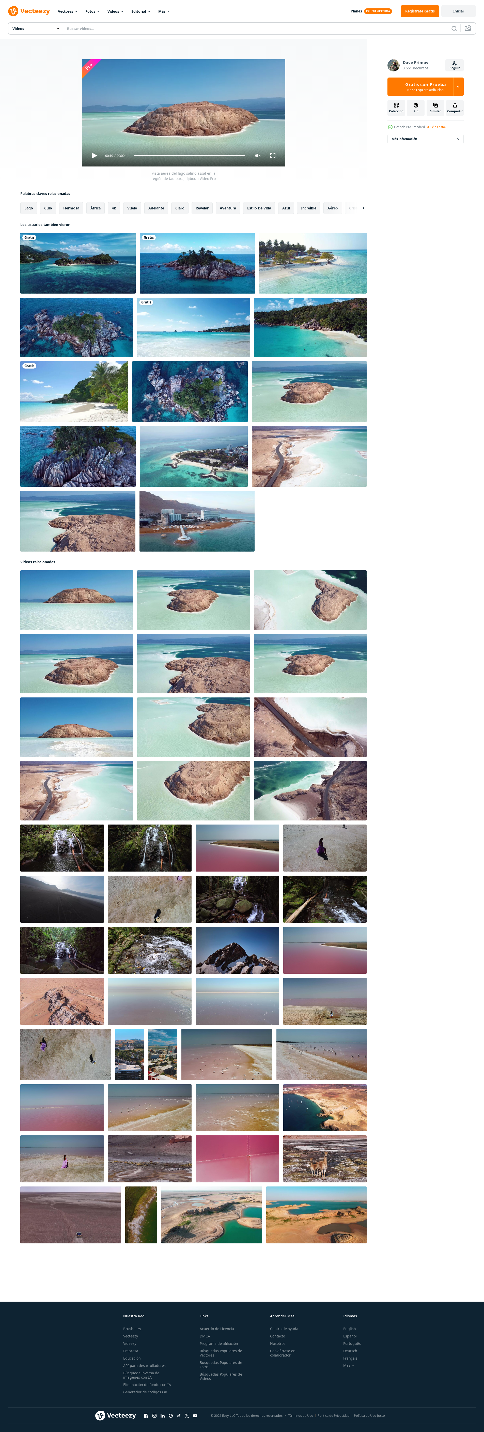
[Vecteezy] (29, 11)
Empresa (130, 1350)
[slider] (189, 155)
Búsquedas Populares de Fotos (221, 1364)
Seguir (455, 68)
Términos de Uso (300, 1415)
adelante (156, 207)
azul (286, 207)
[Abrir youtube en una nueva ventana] (195, 1415)
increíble (308, 207)
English (349, 1328)
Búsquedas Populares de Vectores (221, 1353)
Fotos (90, 11)
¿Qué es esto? (436, 127)
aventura (228, 207)
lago (28, 207)
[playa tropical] (74, 391)
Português (352, 1343)
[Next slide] (359, 208)
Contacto (277, 1336)
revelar (202, 207)
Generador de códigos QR (145, 1392)
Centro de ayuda (284, 1328)
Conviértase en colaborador (282, 1353)
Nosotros (277, 1343)
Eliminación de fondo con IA (147, 1384)
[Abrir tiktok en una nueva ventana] (179, 1415)
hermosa (71, 207)
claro (179, 207)
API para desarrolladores (144, 1365)
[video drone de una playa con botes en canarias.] (325, 1107)
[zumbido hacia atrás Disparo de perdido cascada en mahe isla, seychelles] (62, 847)
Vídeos (113, 11)
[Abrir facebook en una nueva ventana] (146, 1415)
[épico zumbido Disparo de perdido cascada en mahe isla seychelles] (325, 898)
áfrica (95, 207)
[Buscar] (454, 28)
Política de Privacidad (334, 1415)
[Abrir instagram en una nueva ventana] (154, 1415)
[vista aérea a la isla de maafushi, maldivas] (313, 263)
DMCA (205, 1336)
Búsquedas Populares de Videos (221, 1376)
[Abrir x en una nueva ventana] (187, 1415)
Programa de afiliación (219, 1343)
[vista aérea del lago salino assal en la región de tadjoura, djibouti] (309, 391)
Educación (132, 1358)
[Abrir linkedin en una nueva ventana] (163, 1415)
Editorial (138, 11)
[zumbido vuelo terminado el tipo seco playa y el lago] (211, 1214)
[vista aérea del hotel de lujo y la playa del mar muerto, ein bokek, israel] (197, 521)
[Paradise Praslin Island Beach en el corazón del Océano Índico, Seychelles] (193, 327)
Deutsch (350, 1350)
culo (48, 207)
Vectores (65, 11)
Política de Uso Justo (369, 1415)
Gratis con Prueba (425, 86)
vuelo (132, 207)
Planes (356, 11)
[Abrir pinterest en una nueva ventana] (171, 1415)
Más (161, 11)
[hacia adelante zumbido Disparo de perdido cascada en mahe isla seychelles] (237, 898)
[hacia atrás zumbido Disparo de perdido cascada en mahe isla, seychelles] (150, 847)
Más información (404, 139)
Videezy (129, 1343)
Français (350, 1358)
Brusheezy (132, 1328)
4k (114, 207)
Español (350, 1336)
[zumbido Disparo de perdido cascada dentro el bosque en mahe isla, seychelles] (62, 949)
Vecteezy (130, 1336)
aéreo (332, 207)
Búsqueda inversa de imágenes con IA (141, 1375)
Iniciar (458, 11)
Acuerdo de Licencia (217, 1328)
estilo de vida (259, 207)
